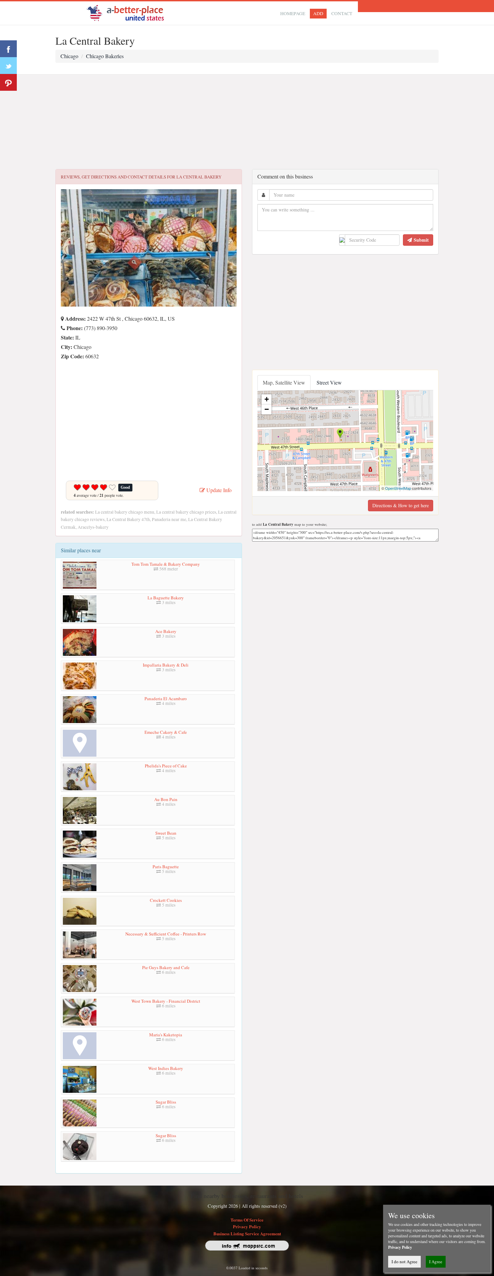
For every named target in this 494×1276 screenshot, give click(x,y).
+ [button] (266, 399)
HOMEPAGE (292, 13)
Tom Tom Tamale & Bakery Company (165, 564)
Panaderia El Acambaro (166, 698)
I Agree (435, 1262)
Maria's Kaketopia (165, 1035)
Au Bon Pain (165, 799)
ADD (318, 13)
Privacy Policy (247, 1226)
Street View (329, 382)
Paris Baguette (166, 867)
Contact (341, 13)
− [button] (266, 409)
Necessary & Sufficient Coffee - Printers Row (165, 934)
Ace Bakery (165, 631)
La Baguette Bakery (166, 598)
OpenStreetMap (398, 488)
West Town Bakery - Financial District (165, 1001)
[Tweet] (8, 65)
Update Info (218, 489)
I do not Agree (404, 1262)
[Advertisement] (247, 122)
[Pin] (8, 82)
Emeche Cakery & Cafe (166, 732)
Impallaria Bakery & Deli (166, 665)
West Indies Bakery (165, 1068)
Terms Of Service (247, 1220)
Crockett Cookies (166, 900)
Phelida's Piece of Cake (166, 766)
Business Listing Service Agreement (247, 1233)
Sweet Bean (165, 833)
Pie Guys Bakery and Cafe (166, 967)
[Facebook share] (8, 48)
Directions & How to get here (400, 505)
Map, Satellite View (284, 382)
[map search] (129, 12)
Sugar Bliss (166, 1102)
